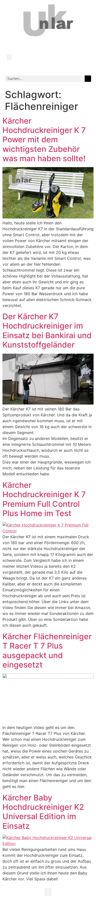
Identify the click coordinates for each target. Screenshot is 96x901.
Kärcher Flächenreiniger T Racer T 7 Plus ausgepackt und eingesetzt (47, 650)
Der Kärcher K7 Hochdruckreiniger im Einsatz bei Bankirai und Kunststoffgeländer (47, 330)
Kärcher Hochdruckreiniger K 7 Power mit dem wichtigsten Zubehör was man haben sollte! (44, 139)
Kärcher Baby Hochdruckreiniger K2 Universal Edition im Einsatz (43, 812)
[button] (9, 57)
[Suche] (88, 78)
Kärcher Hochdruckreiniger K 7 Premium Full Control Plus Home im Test (44, 499)
